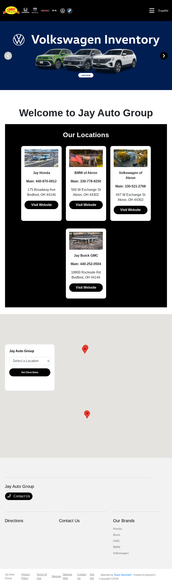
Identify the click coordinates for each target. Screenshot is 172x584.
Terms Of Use (42, 576)
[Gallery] (86, 55)
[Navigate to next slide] (169, 55)
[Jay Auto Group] (38, 10)
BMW (116, 547)
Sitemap (56, 576)
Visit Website (41, 205)
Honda (117, 528)
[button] (84, 350)
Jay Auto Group (9, 576)
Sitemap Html (67, 576)
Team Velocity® (123, 574)
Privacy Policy (25, 576)
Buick (116, 534)
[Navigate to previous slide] (3, 55)
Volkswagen (121, 553)
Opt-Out (92, 576)
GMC (116, 541)
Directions (14, 520)
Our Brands (124, 520)
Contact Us (21, 496)
